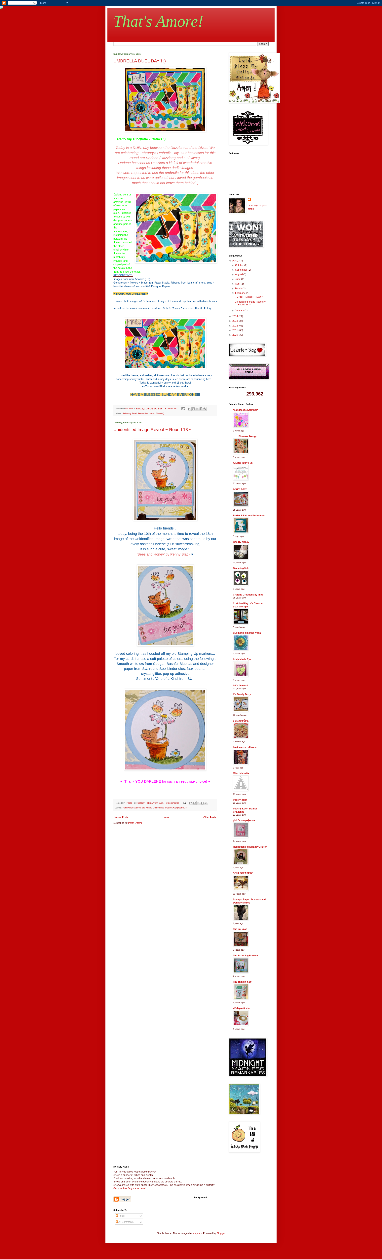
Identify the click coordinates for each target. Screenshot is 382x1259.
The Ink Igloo (240, 929)
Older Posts (209, 817)
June (238, 279)
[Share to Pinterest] (205, 409)
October (239, 265)
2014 (235, 316)
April (238, 283)
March (239, 288)
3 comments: (172, 803)
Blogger (221, 1233)
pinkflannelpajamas (244, 820)
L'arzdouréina (240, 720)
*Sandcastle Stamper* (245, 410)
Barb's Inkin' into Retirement (249, 515)
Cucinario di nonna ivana (247, 632)
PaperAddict (240, 800)
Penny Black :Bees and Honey (137, 807)
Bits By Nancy (241, 542)
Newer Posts (121, 817)
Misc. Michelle (241, 773)
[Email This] (190, 409)
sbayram (197, 1233)
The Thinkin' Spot (242, 981)
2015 (235, 261)
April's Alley (240, 489)
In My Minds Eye (242, 659)
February (240, 293)
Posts (121, 1215)
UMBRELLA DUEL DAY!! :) (139, 60)
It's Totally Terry (242, 694)
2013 (235, 321)
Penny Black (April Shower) (151, 413)
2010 (235, 334)
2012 (235, 325)
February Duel (129, 413)
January (240, 310)
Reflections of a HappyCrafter (250, 846)
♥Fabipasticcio (241, 1008)
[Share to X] (197, 409)
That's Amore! (158, 21)
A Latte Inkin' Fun (242, 462)
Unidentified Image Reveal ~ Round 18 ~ (152, 429)
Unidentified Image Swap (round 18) (170, 807)
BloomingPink (241, 568)
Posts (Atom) (135, 823)
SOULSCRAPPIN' (243, 873)
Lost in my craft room (245, 747)
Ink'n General (240, 685)
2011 (235, 330)
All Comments (126, 1222)
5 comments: (171, 408)
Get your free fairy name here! (129, 1188)
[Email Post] (183, 408)
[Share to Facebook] (201, 409)
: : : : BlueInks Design (245, 436)
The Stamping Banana (245, 955)
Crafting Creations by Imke (248, 594)
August (239, 274)
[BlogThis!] (193, 409)
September (241, 269)
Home (166, 817)
